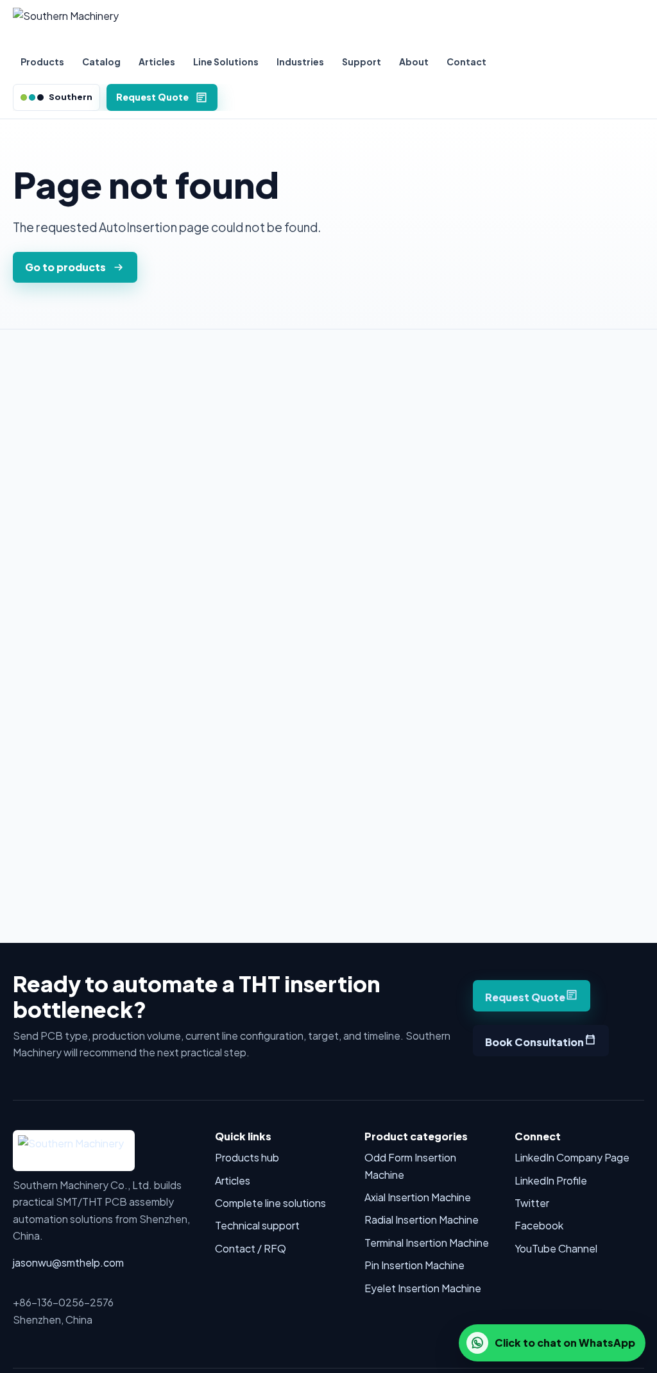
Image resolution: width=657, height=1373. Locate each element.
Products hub (247, 1157)
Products (42, 61)
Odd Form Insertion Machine (410, 1166)
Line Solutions (226, 61)
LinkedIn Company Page (572, 1157)
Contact (466, 61)
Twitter (532, 1203)
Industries (300, 61)
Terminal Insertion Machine (426, 1242)
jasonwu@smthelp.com (68, 1262)
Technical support (257, 1225)
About (414, 61)
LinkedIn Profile (551, 1180)
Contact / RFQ (250, 1248)
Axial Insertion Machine (417, 1197)
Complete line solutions (270, 1203)
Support (361, 61)
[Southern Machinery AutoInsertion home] (328, 25)
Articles (157, 61)
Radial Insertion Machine (421, 1219)
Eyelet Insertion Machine (422, 1288)
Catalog (101, 61)
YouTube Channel (556, 1248)
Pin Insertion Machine (414, 1265)
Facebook (539, 1225)
